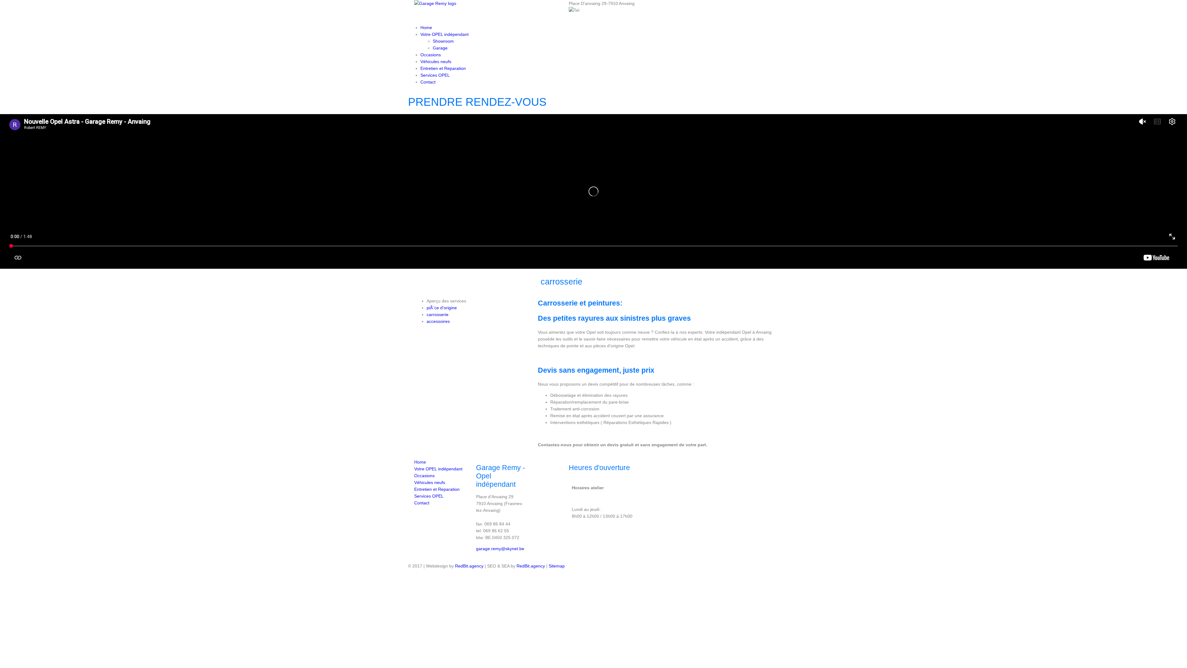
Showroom (443, 41)
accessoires (438, 321)
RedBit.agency (469, 565)
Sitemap (557, 565)
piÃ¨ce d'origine (442, 307)
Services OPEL (435, 75)
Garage (440, 47)
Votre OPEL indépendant (444, 34)
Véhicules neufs (435, 61)
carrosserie (438, 314)
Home (426, 27)
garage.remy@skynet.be (500, 548)
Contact (428, 81)
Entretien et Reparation (443, 68)
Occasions (430, 54)
